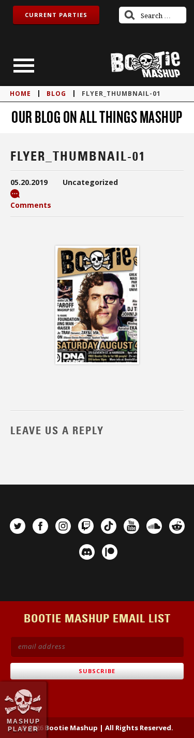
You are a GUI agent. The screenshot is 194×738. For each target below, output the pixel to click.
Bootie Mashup (145, 64)
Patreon (109, 552)
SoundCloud (154, 526)
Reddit (177, 526)
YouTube (131, 526)
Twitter (17, 526)
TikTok (108, 526)
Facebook (40, 526)
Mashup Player (23, 725)
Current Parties (56, 15)
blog (56, 93)
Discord (87, 552)
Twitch (86, 526)
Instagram (63, 526)
